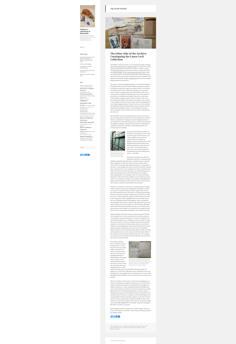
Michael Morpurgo (86, 116)
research (93, 131)
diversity (91, 107)
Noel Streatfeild (83, 124)
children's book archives (84, 98)
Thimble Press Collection (84, 140)
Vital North (90, 140)
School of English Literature (84, 134)
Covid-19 (86, 105)
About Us (82, 47)
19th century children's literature (86, 86)
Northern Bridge (88, 124)
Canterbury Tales (83, 95)
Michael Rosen (91, 116)
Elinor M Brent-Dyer (84, 108)
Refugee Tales (88, 131)
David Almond (82, 107)
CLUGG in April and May (85, 64)
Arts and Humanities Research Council (135, 72)
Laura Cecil (145, 326)
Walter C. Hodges (141, 327)
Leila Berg (93, 114)
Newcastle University (87, 122)
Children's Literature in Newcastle (85, 31)
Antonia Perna (133, 78)
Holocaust (81, 114)
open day (82, 125)
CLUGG (82, 105)
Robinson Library (83, 133)
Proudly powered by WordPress (117, 340)
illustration (87, 114)
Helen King (126, 326)
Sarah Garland (126, 327)
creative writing (91, 105)
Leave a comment (115, 329)
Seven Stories (85, 136)
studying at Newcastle (86, 139)
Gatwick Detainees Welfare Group (87, 113)
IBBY (84, 114)
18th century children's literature (86, 85)
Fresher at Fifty (84, 111)
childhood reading (91, 95)
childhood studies (83, 97)
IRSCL (90, 114)
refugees (82, 131)
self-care (90, 134)
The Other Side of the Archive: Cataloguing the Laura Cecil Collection (128, 56)
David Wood (88, 107)
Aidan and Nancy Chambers (85, 92)
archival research (86, 94)
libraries (81, 116)
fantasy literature (84, 110)
